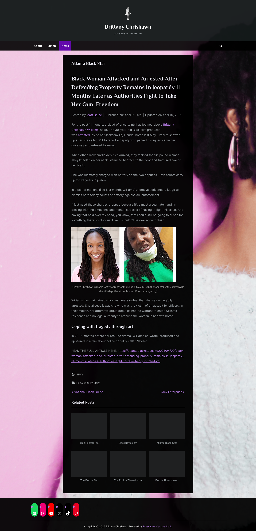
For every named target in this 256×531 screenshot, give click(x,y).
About (38, 46)
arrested (84, 135)
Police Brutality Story (88, 382)
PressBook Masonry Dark (157, 526)
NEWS (79, 374)
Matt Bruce (94, 115)
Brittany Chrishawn (128, 27)
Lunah (52, 46)
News (65, 46)
